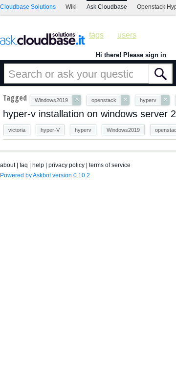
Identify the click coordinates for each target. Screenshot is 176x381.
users (126, 35)
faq (24, 165)
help (38, 165)
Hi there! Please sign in (131, 55)
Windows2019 (123, 130)
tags (96, 35)
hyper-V (50, 130)
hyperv (83, 130)
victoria (16, 130)
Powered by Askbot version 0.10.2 (45, 175)
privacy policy (66, 165)
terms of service (110, 165)
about (7, 165)
